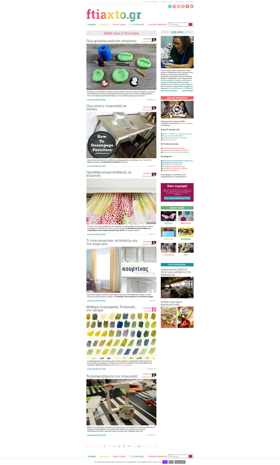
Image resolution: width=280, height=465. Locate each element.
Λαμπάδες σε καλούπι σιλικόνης (175, 138)
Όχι (171, 462)
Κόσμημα (186, 238)
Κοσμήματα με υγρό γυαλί (172, 163)
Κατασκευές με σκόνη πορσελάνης (176, 152)
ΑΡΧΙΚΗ (92, 24)
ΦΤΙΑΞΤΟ (104, 24)
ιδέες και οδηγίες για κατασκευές (179, 84)
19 (139, 446)
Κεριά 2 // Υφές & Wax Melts (173, 136)
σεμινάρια (164, 82)
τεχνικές (177, 80)
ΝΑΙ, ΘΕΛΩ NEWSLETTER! (177, 198)
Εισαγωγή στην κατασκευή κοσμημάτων (178, 161)
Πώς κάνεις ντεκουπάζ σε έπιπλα (106, 107)
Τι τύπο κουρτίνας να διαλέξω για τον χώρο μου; (111, 242)
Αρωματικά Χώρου (170, 140)
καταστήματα (186, 80)
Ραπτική (168, 238)
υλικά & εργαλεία (167, 80)
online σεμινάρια (186, 123)
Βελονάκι (186, 223)
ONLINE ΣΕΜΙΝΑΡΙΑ (157, 24)
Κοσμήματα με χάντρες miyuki (174, 166)
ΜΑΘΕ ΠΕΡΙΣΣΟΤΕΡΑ (169, 91)
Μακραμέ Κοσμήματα (171, 170)
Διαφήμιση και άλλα (167, 1)
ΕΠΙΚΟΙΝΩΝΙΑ (188, 91)
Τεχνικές (147, 39)
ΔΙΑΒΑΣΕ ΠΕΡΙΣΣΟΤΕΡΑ (96, 100)
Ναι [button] (165, 462)
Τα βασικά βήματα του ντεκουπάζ (111, 376)
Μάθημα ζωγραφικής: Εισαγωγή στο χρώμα (110, 308)
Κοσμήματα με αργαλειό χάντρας (175, 168)
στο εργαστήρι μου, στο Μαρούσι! (180, 88)
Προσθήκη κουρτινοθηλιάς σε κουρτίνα (109, 174)
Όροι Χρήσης (180, 1)
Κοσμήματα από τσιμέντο (172, 165)
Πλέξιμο (168, 223)
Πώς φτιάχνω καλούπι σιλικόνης (111, 41)
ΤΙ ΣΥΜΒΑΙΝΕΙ (137, 24)
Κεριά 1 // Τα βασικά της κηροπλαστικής (177, 134)
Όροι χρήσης (180, 462)
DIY (186, 254)
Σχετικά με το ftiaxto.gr (151, 1)
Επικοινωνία (190, 1)
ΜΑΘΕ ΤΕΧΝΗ (119, 24)
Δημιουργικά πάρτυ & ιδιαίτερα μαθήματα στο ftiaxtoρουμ (176, 272)
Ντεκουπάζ (168, 254)
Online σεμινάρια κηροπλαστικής (171, 303)
